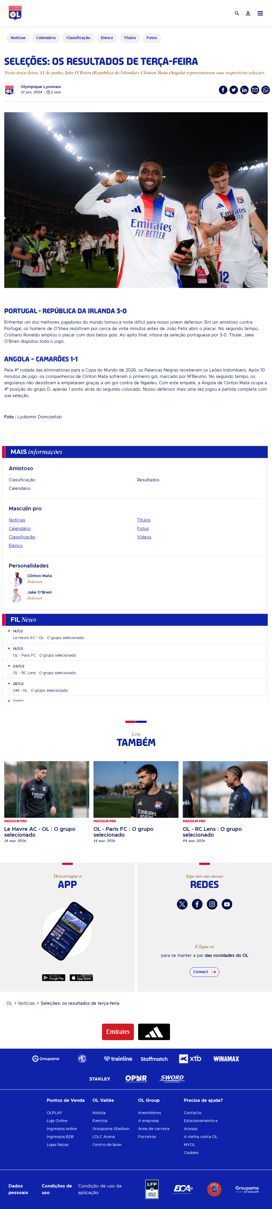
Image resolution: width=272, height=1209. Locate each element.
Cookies (191, 1153)
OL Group (149, 1100)
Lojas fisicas (58, 1145)
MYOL (189, 1145)
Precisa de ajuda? (203, 1100)
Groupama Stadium (110, 1129)
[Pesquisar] (237, 13)
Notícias (17, 520)
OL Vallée (103, 1100)
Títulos (144, 520)
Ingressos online (62, 1129)
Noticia (99, 1113)
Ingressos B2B (60, 1137)
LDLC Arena (103, 1137)
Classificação (22, 480)
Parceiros (147, 1137)
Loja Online (57, 1121)
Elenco (16, 546)
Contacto (192, 1113)
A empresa (148, 1121)
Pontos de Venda (66, 1100)
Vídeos (144, 537)
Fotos (143, 529)
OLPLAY (54, 1113)
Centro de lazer (107, 1145)
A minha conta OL (201, 1137)
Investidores (149, 1113)
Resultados (148, 480)
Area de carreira (153, 1129)
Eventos (99, 1121)
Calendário (20, 488)
